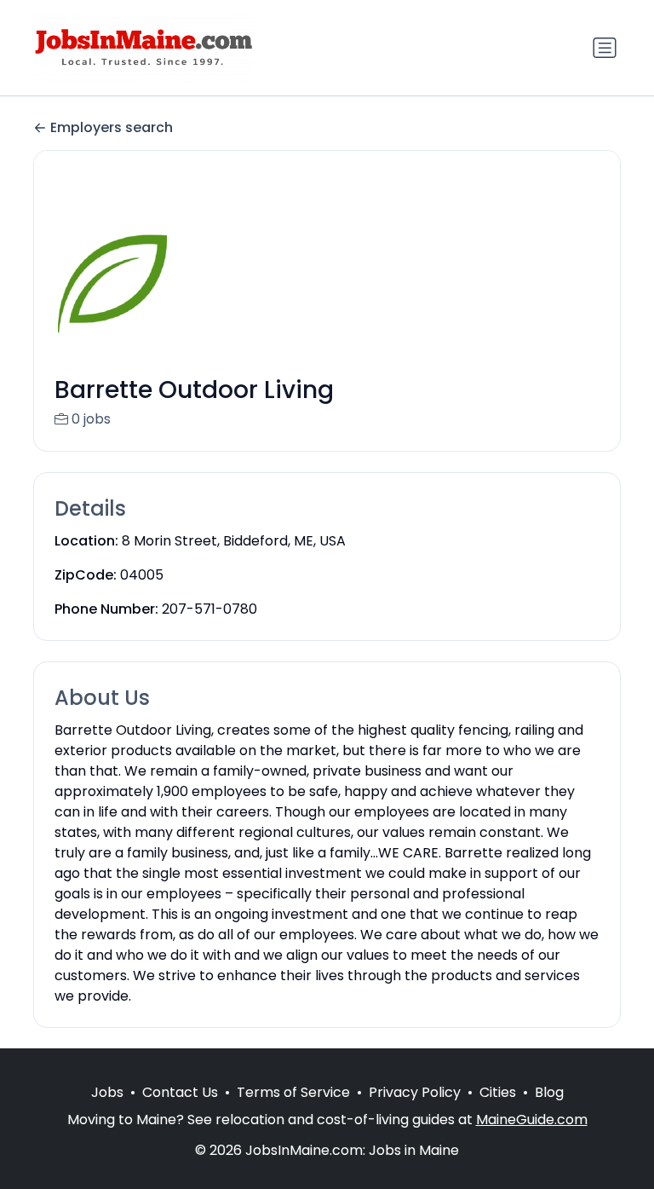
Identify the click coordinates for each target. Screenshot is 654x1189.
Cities (497, 1092)
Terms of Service (293, 1092)
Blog (549, 1092)
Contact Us (180, 1092)
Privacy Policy (415, 1092)
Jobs (107, 1092)
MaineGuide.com (532, 1119)
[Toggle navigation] (604, 48)
